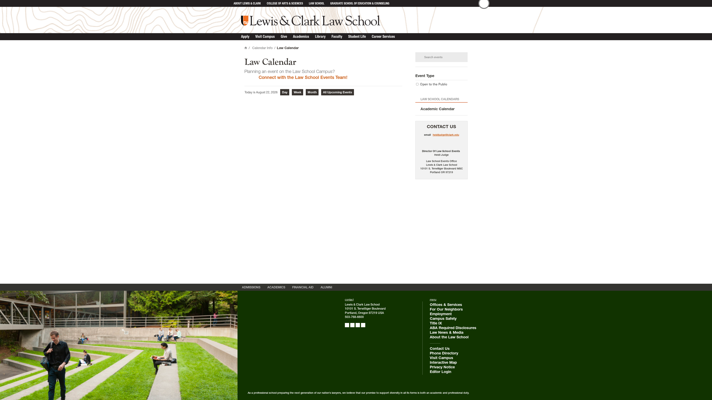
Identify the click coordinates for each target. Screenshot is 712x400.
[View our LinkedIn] (358, 325)
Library (320, 36)
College (285, 3)
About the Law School (449, 337)
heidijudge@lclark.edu (446, 134)
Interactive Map (443, 362)
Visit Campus (265, 36)
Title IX (436, 323)
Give (284, 36)
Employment (441, 314)
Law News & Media (446, 332)
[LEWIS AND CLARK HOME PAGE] (226, 3)
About (247, 3)
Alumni (326, 287)
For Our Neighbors (446, 309)
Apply (245, 36)
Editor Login (440, 371)
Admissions (251, 287)
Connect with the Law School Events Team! (303, 77)
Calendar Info (262, 48)
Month (312, 92)
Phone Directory (444, 353)
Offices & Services (446, 304)
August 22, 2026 (267, 92)
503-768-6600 (354, 317)
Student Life (357, 36)
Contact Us (441, 126)
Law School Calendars (440, 99)
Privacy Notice (442, 367)
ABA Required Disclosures (453, 328)
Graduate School (359, 3)
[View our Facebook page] (347, 325)
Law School (316, 3)
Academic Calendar (438, 109)
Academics (301, 36)
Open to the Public (433, 84)
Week (297, 92)
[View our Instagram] (352, 325)
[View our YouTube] (363, 325)
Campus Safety (443, 318)
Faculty (337, 36)
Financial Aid (303, 287)
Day (284, 92)
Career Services (383, 36)
